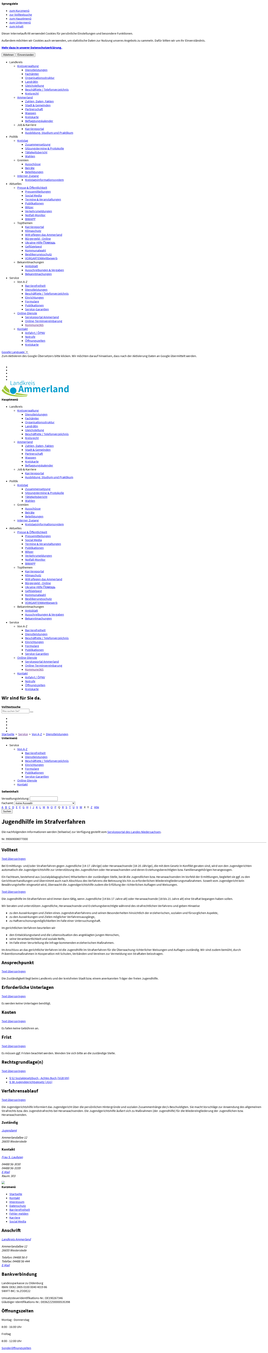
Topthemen (25, 223)
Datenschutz (17, 1206)
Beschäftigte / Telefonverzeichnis (47, 89)
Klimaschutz (33, 231)
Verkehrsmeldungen (38, 211)
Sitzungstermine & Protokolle (44, 148)
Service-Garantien (37, 309)
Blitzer (29, 207)
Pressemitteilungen (38, 191)
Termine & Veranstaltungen (43, 199)
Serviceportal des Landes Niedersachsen (134, 832)
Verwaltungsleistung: (15, 798)
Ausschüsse (33, 164)
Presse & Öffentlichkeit (32, 188)
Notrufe (30, 337)
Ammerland (25, 97)
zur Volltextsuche (20, 14)
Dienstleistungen (36, 70)
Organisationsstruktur (40, 78)
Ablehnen (8, 54)
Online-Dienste (27, 313)
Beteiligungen (34, 172)
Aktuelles (15, 184)
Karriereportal (34, 129)
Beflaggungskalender (39, 121)
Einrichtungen (34, 297)
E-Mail (6, 1172)
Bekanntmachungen (30, 262)
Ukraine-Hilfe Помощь (40, 242)
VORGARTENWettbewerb (41, 258)
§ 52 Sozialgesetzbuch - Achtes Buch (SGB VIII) (39, 1078)
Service (14, 278)
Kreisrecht (32, 93)
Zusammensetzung (37, 144)
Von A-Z (22, 282)
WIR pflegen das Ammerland (43, 235)
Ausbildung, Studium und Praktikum (49, 133)
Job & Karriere (26, 125)
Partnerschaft (34, 109)
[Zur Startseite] (35, 395)
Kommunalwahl (35, 250)
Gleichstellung (34, 85)
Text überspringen (14, 859)
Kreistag (22, 140)
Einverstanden (25, 54)
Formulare (32, 301)
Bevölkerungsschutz (38, 254)
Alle (96, 807)
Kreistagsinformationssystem (44, 180)
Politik (13, 136)
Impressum (16, 1202)
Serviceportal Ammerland (42, 317)
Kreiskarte (32, 117)
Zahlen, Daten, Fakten (39, 101)
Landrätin (31, 82)
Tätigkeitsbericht (36, 152)
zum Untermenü (20, 22)
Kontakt (22, 329)
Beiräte (30, 168)
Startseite (8, 734)
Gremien (23, 160)
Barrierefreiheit (35, 286)
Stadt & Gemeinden (38, 105)
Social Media (33, 195)
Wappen (30, 113)
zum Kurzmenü (19, 11)
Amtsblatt (31, 266)
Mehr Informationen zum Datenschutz (27, 360)
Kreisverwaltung (28, 66)
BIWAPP (30, 219)
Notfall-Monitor (35, 215)
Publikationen (34, 203)
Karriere (14, 1217)
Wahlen (30, 156)
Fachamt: (8, 803)
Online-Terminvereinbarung (43, 321)
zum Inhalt (16, 26)
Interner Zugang (28, 176)
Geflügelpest (33, 246)
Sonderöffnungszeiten (16, 1348)
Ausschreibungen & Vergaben (44, 270)
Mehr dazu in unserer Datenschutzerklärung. (32, 47)
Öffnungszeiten (35, 341)
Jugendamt (9, 1130)
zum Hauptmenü (20, 18)
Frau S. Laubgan (12, 1157)
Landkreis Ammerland (16, 1239)
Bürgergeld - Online (38, 239)
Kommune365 (34, 325)
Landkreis (16, 62)
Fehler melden (18, 1213)
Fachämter (32, 74)
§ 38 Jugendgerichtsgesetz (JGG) (30, 1082)
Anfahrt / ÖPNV (35, 333)
